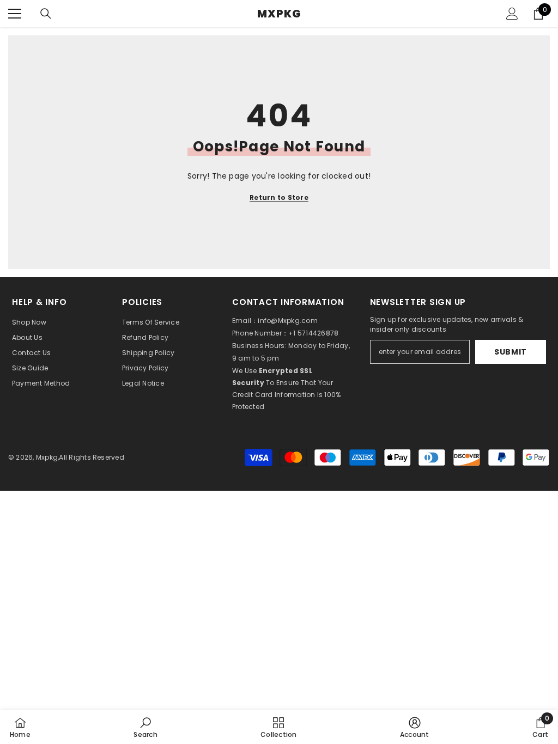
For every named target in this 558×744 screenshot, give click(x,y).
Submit (510, 351)
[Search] (45, 13)
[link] (145, 727)
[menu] (14, 13)
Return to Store (279, 197)
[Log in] (512, 14)
